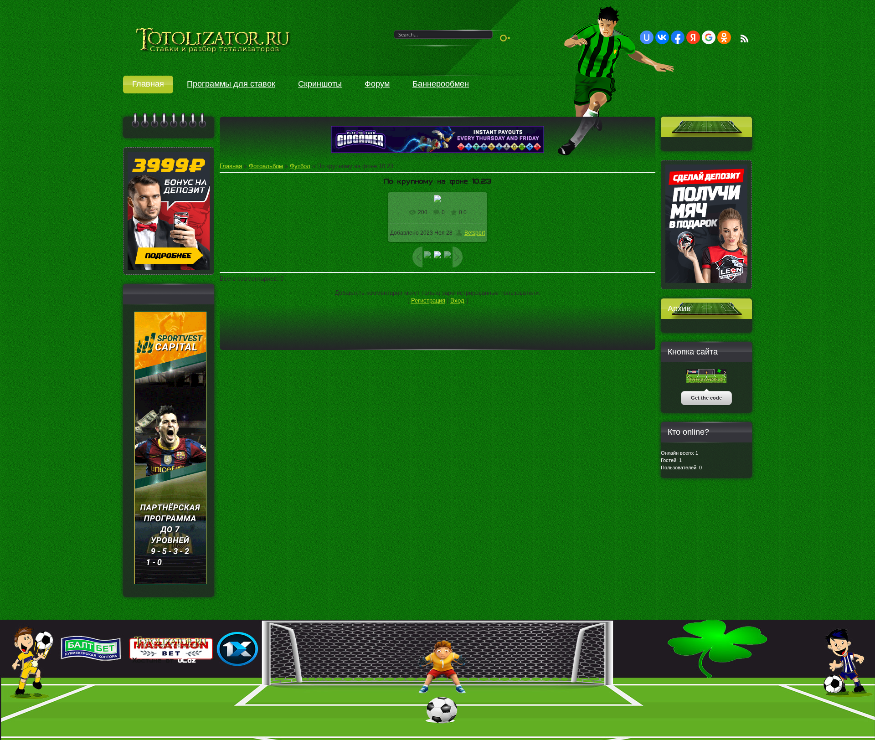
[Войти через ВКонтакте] (662, 37)
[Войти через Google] (708, 37)
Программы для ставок (231, 83)
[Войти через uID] (647, 37)
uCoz (187, 660)
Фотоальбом (266, 166)
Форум (377, 83)
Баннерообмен (440, 83)
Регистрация (428, 300)
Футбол (300, 166)
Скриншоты (320, 83)
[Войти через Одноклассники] (724, 37)
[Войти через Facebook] (678, 37)
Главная (148, 83)
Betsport (474, 233)
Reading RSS (744, 38)
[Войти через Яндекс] (693, 37)
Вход (457, 300)
